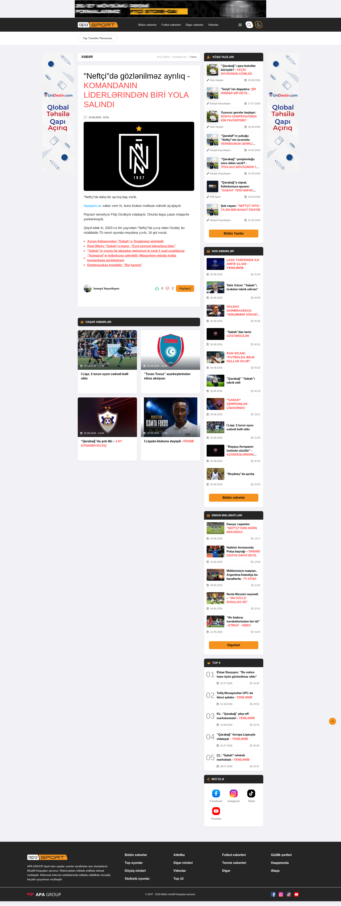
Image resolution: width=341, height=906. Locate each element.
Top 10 (178, 878)
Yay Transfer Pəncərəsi (97, 38)
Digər (226, 870)
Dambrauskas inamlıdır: (114, 265)
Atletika (179, 855)
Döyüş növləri (135, 870)
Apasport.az (92, 206)
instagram (233, 801)
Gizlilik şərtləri (281, 855)
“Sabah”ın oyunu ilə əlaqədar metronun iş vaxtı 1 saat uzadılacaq (136, 251)
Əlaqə (275, 870)
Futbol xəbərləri (171, 24)
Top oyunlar (134, 862)
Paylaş (184, 288)
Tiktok (251, 801)
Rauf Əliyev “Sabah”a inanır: (131, 246)
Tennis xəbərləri (234, 862)
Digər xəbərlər (194, 24)
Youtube (216, 818)
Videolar (213, 24)
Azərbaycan (179, 56)
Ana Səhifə (163, 56)
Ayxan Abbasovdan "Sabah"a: (125, 241)
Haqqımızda (280, 862)
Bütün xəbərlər (147, 24)
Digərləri (233, 645)
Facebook (216, 801)
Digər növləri (183, 862)
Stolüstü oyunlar (137, 878)
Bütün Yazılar (234, 233)
